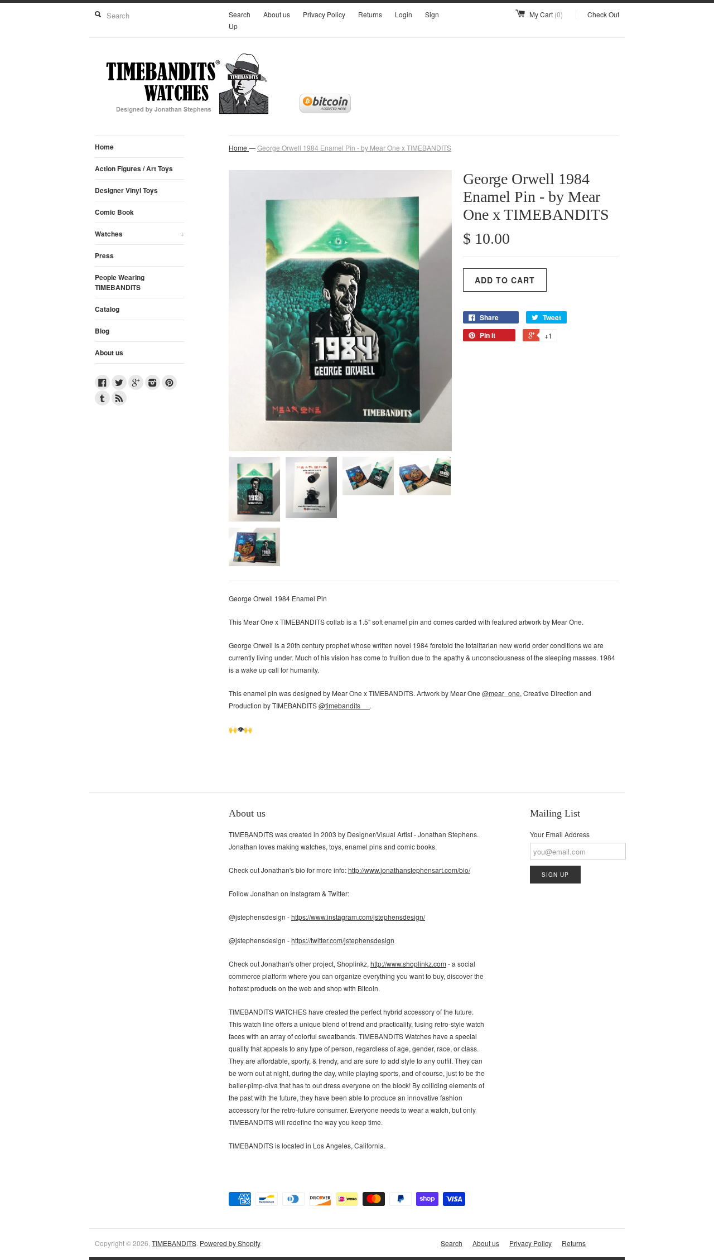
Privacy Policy (324, 14)
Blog (102, 331)
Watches (139, 234)
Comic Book (114, 212)
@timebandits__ (344, 705)
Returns (370, 14)
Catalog (107, 309)
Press (104, 255)
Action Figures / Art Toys (134, 168)
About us (276, 14)
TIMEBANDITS (174, 1243)
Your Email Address (560, 834)
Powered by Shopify (230, 1243)
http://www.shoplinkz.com (408, 963)
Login (403, 14)
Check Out (603, 14)
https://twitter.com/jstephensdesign (342, 940)
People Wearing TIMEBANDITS (119, 282)
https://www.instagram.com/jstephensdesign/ (358, 916)
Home (104, 147)
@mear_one (501, 693)
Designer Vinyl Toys (126, 190)
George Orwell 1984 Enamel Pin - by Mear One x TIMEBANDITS (354, 147)
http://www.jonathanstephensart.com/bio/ (409, 870)
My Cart (546, 14)
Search (239, 14)
